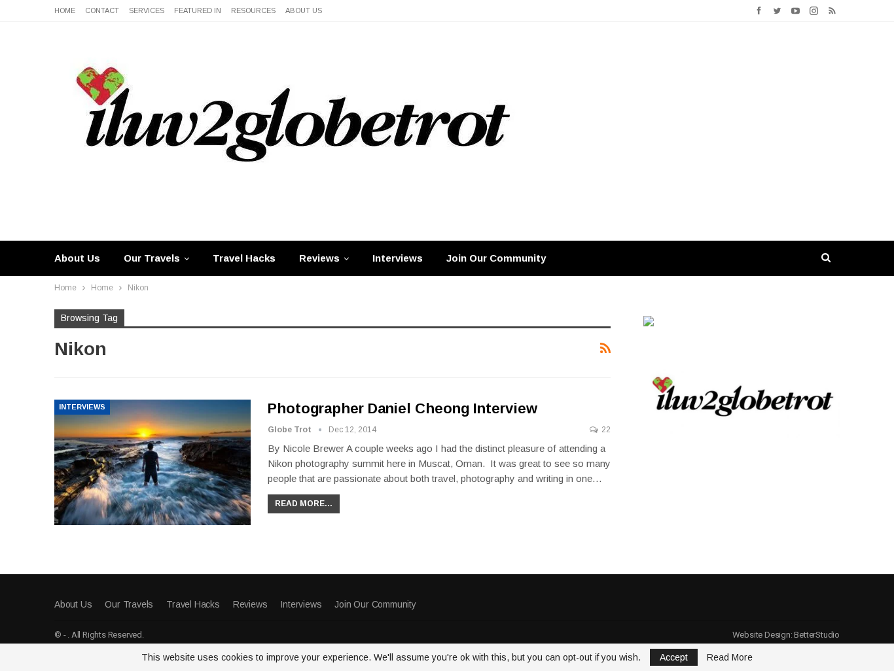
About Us (303, 10)
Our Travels (152, 258)
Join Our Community (496, 258)
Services (146, 10)
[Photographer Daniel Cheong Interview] (152, 462)
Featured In (197, 10)
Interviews (397, 258)
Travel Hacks (244, 258)
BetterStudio (817, 635)
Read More (730, 657)
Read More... (303, 503)
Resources (253, 10)
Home (64, 10)
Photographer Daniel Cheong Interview (402, 408)
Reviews (319, 258)
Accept (674, 657)
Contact (102, 10)
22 (605, 429)
